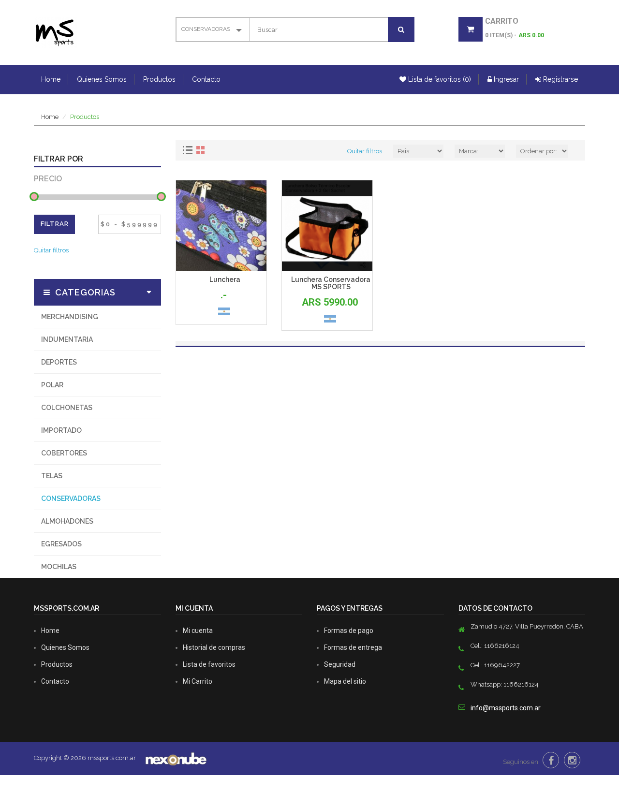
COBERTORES (64, 453)
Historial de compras (214, 647)
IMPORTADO (61, 430)
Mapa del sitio (345, 681)
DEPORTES (59, 362)
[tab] (189, 150)
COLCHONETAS (66, 407)
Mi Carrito (197, 681)
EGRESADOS (61, 544)
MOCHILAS (58, 567)
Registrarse (559, 79)
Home (50, 79)
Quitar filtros (51, 250)
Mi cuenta (198, 630)
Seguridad (339, 664)
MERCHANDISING (69, 317)
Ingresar (505, 79)
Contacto (206, 79)
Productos (159, 79)
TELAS (51, 476)
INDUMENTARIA (67, 339)
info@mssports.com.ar (506, 708)
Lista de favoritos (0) (438, 79)
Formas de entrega (353, 647)
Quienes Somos (102, 79)
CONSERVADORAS (71, 498)
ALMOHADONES (67, 521)
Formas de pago (348, 630)
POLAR (52, 385)
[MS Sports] (55, 31)
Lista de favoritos (209, 664)
